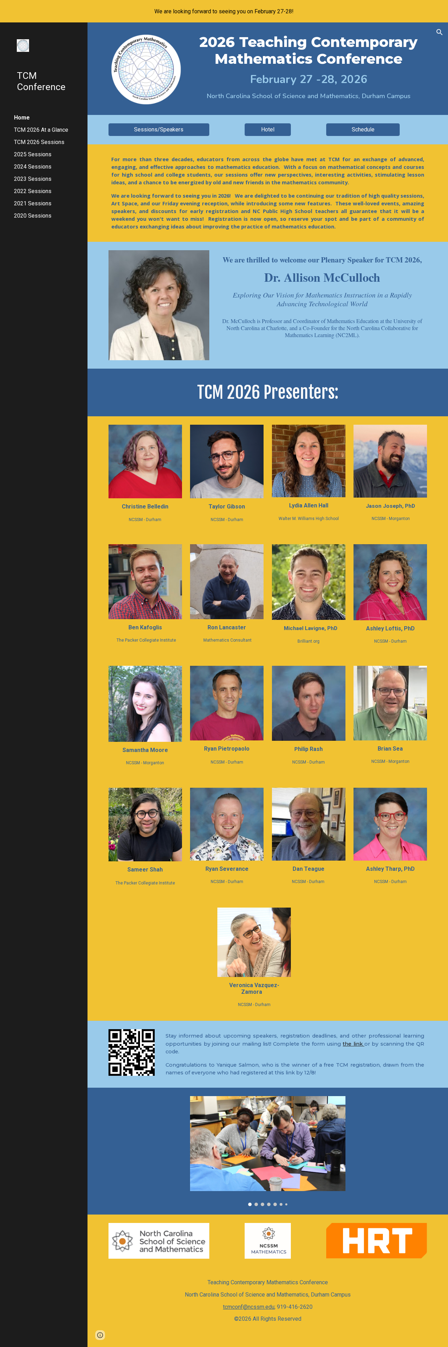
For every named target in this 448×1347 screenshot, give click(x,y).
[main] (308, 67)
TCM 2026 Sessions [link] (39, 142)
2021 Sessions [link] (32, 203)
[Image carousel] (267, 1151)
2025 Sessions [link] (32, 154)
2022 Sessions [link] (32, 191)
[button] (439, 32)
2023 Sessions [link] (32, 179)
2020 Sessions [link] (32, 215)
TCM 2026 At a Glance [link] (41, 130)
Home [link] (22, 117)
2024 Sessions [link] (32, 166)
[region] (224, 11)
